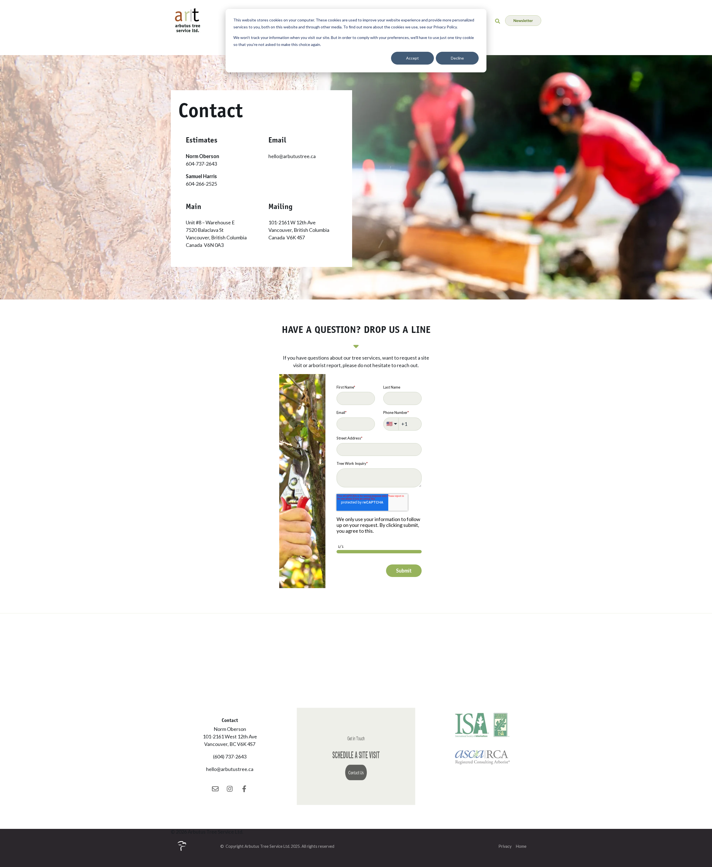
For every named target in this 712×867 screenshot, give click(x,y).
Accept (412, 58)
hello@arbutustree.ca (292, 156)
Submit (404, 571)
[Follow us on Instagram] (229, 788)
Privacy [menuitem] (504, 846)
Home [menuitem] (521, 846)
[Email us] (215, 788)
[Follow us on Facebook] (244, 788)
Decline (457, 58)
